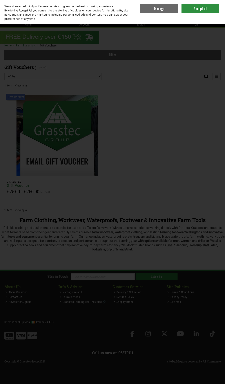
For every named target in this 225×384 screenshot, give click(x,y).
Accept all (200, 8)
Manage (159, 8)
